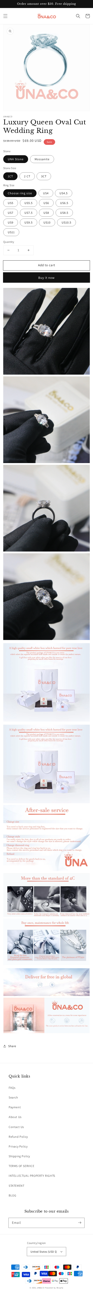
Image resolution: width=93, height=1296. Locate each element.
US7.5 (28, 213)
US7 (10, 213)
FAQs (12, 1088)
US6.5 (64, 203)
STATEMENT (16, 1186)
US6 (46, 203)
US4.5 (63, 193)
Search (13, 1097)
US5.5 (28, 203)
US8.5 (64, 213)
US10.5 (66, 222)
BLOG (12, 1195)
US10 (47, 222)
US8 (46, 213)
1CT (10, 176)
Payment (15, 1107)
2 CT (27, 176)
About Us (15, 1117)
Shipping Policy (19, 1156)
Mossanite (42, 159)
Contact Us (16, 1127)
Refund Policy (18, 1137)
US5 (10, 203)
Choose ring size (20, 193)
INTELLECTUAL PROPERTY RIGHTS (32, 1176)
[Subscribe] (79, 1222)
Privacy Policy (18, 1146)
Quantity (8, 242)
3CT (43, 176)
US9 (10, 222)
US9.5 (28, 222)
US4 (46, 193)
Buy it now (46, 278)
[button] (5, 16)
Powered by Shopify (54, 1287)
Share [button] (12, 1046)
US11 (11, 232)
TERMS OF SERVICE (21, 1166)
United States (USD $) (43, 1252)
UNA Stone (16, 159)
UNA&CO (40, 1287)
